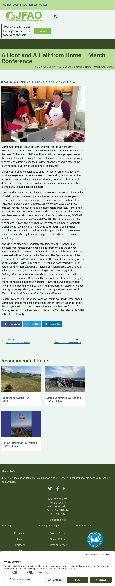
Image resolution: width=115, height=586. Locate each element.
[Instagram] (65, 488)
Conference (47, 81)
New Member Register (34, 4)
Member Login (11, 4)
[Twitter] (50, 488)
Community (49, 66)
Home (36, 66)
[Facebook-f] (57, 488)
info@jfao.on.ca (57, 519)
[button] (55, 16)
